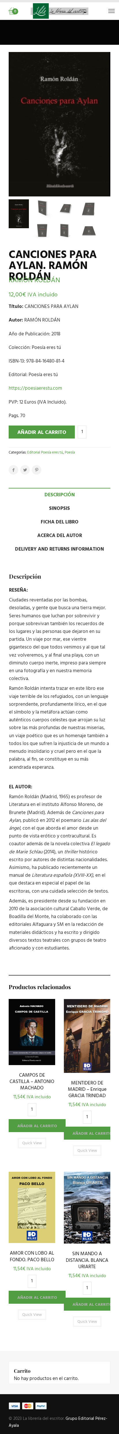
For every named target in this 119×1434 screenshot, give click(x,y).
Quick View (32, 1063)
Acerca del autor (59, 536)
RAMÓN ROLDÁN (34, 280)
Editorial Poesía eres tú (45, 452)
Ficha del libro (60, 522)
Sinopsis (59, 508)
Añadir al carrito (41, 432)
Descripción (59, 495)
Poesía (70, 452)
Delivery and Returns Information (59, 549)
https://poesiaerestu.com (35, 388)
